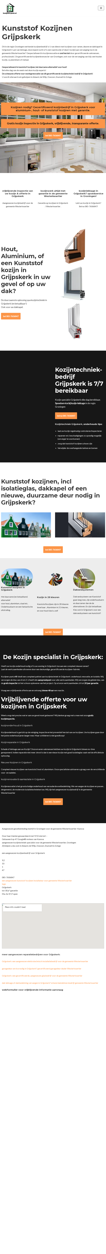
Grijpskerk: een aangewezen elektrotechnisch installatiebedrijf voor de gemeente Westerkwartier (45, 961)
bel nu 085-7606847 (66, 415)
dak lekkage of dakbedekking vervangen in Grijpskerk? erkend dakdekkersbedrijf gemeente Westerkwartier (50, 983)
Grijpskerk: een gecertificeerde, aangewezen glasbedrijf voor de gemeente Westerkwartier (42, 975)
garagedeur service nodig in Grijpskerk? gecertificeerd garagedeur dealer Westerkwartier (41, 968)
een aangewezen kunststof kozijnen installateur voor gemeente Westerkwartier (37, 880)
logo (4, 884)
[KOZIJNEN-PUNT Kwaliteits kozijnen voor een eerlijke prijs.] (9, 8)
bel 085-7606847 (53, 135)
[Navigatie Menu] (101, 8)
